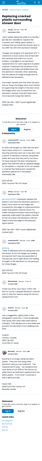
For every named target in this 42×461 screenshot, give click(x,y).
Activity (5, 427)
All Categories (7, 421)
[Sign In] (39, 2)
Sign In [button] (14, 129)
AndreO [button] (11, 308)
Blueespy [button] (11, 351)
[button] (4, 30)
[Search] (35, 2)
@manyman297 (9, 199)
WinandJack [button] (12, 281)
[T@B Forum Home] (21, 2)
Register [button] (27, 129)
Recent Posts (7, 424)
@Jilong (5, 248)
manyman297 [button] (13, 140)
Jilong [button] (10, 30)
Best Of (5, 430)
